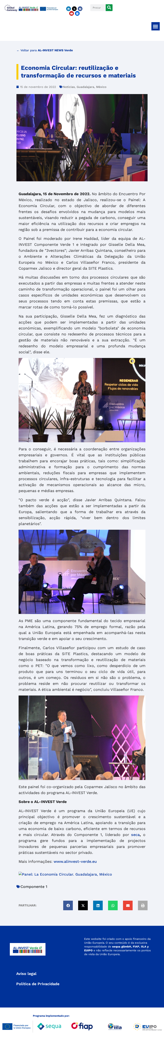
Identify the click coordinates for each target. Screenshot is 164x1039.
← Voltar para (44, 50)
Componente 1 (33, 886)
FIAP (136, 946)
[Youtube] (71, 13)
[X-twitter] (74, 8)
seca (135, 834)
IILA (143, 946)
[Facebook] (80, 8)
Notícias (69, 87)
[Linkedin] (68, 8)
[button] (155, 26)
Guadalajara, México (91, 87)
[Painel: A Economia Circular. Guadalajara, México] (65, 874)
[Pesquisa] (109, 7)
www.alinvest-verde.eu (75, 861)
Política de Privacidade (37, 984)
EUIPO (88, 950)
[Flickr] (77, 13)
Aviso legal (26, 973)
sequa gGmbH (121, 946)
